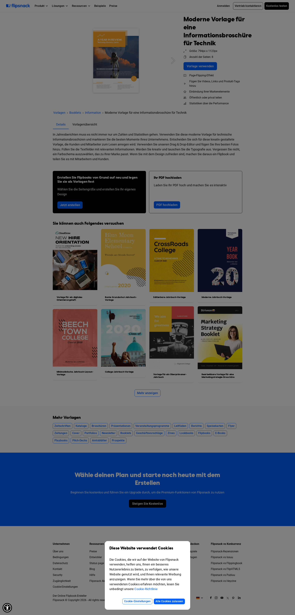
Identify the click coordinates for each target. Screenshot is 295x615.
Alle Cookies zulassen (169, 601)
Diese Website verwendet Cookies (141, 548)
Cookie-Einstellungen (137, 601)
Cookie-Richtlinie (145, 589)
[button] (7, 608)
